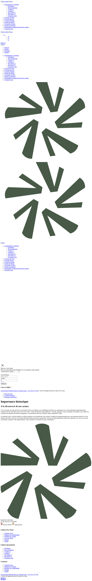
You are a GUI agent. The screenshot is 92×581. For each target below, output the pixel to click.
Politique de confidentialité (11, 535)
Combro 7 (11, 9)
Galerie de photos (9, 22)
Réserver (3, 43)
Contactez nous (8, 29)
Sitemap (6, 539)
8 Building (11, 6)
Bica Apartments (12, 8)
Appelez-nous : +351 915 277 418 (28, 391)
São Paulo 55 (11, 14)
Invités (3, 378)
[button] (1, 382)
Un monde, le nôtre (9, 24)
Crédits (6, 541)
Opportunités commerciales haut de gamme (16, 27)
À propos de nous (9, 17)
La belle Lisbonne (9, 21)
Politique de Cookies (10, 536)
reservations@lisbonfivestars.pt (9, 391)
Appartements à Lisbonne (11, 4)
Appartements (5, 371)
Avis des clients (8, 538)
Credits (6, 571)
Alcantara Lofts (12, 16)
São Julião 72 (12, 12)
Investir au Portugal (9, 25)
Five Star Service (9, 19)
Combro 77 (11, 11)
